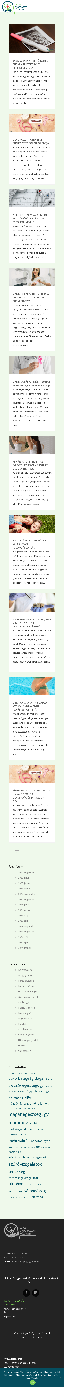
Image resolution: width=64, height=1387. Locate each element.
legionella (31, 1108)
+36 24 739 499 (19, 1253)
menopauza (36, 1129)
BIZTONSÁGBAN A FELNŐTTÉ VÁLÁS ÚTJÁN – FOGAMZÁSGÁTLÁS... (29, 544)
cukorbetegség (21, 1078)
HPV (27, 1097)
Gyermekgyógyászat (28, 996)
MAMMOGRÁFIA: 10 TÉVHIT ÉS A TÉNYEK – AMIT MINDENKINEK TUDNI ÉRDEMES (31, 297)
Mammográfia (25, 1013)
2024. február (24, 947)
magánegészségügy (29, 1114)
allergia (11, 1073)
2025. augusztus (26, 899)
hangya (46, 1092)
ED (51, 1079)
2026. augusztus (26, 872)
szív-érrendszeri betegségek (27, 1157)
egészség (15, 1086)
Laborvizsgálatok (26, 1007)
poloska (48, 1147)
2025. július (23, 904)
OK (32, 1382)
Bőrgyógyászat (25, 975)
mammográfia (23, 1122)
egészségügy (32, 1085)
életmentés (25, 1197)
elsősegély (48, 1086)
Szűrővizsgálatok (26, 1034)
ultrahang (17, 1183)
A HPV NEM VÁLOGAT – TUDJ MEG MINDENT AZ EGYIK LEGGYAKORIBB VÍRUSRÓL (32, 623)
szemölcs (15, 1152)
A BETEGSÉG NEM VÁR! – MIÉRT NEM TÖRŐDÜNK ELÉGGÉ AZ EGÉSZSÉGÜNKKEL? (30, 218)
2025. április (24, 920)
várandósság (35, 1190)
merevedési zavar (34, 1135)
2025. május (24, 915)
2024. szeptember (27, 926)
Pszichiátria (23, 1024)
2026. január (24, 883)
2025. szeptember (27, 894)
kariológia (22, 1108)
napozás (36, 1141)
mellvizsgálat (17, 1129)
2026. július (23, 877)
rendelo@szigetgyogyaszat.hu (25, 1261)
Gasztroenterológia (27, 991)
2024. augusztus (26, 931)
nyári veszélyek (29, 1147)
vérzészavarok (14, 1197)
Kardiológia (23, 1002)
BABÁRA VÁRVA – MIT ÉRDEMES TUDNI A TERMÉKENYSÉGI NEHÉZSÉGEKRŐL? (30, 64)
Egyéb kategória (26, 980)
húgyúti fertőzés (20, 1103)
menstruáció (17, 1134)
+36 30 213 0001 (18, 1257)
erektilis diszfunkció (16, 1092)
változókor (16, 1191)
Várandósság (24, 1050)
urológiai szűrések (34, 1185)
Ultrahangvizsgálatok (28, 1040)
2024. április (24, 942)
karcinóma (13, 1108)
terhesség (17, 1171)
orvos (40, 1147)
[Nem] (60, 1377)
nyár (47, 1141)
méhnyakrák (19, 1140)
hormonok (16, 1098)
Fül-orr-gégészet (26, 986)
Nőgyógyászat (25, 1018)
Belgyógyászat (25, 969)
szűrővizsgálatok (25, 1164)
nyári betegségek (15, 1147)
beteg (27, 1073)
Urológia (22, 1045)
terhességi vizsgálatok (24, 1178)
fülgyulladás (34, 1091)
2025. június (24, 910)
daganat (42, 1078)
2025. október (25, 888)
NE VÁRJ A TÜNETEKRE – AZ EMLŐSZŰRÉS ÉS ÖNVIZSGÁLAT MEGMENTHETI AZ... (30, 465)
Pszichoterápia (25, 1029)
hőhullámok (40, 1103)
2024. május (24, 937)
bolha (33, 1073)
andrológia (20, 1073)
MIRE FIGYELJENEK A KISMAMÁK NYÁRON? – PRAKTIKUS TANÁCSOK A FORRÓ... (30, 706)
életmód (37, 1197)
